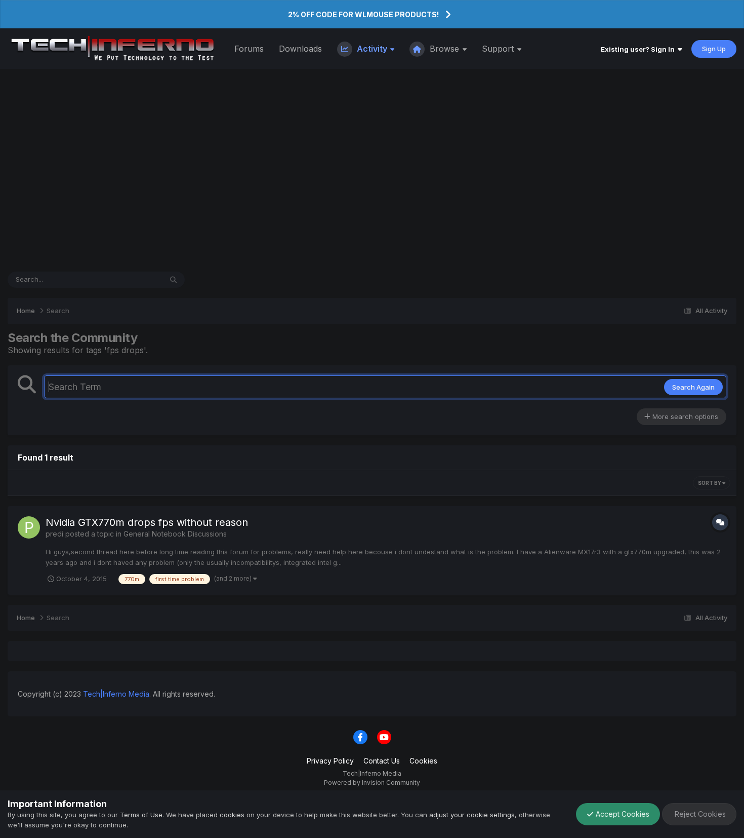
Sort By (710, 483)
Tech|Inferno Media (116, 694)
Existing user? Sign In (639, 49)
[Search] (173, 280)
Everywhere (130, 279)
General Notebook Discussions (175, 533)
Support (499, 49)
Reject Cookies (699, 814)
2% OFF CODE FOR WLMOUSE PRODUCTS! (363, 14)
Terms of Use (141, 815)
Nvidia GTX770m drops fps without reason (147, 522)
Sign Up (714, 49)
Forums (249, 49)
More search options (684, 416)
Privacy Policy (330, 760)
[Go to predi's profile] (29, 527)
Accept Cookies (621, 814)
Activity (372, 49)
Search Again (693, 387)
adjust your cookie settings (472, 815)
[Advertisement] (372, 170)
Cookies (423, 760)
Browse (444, 49)
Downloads (300, 49)
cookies (232, 815)
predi (54, 533)
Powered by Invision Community (372, 782)
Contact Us (381, 760)
